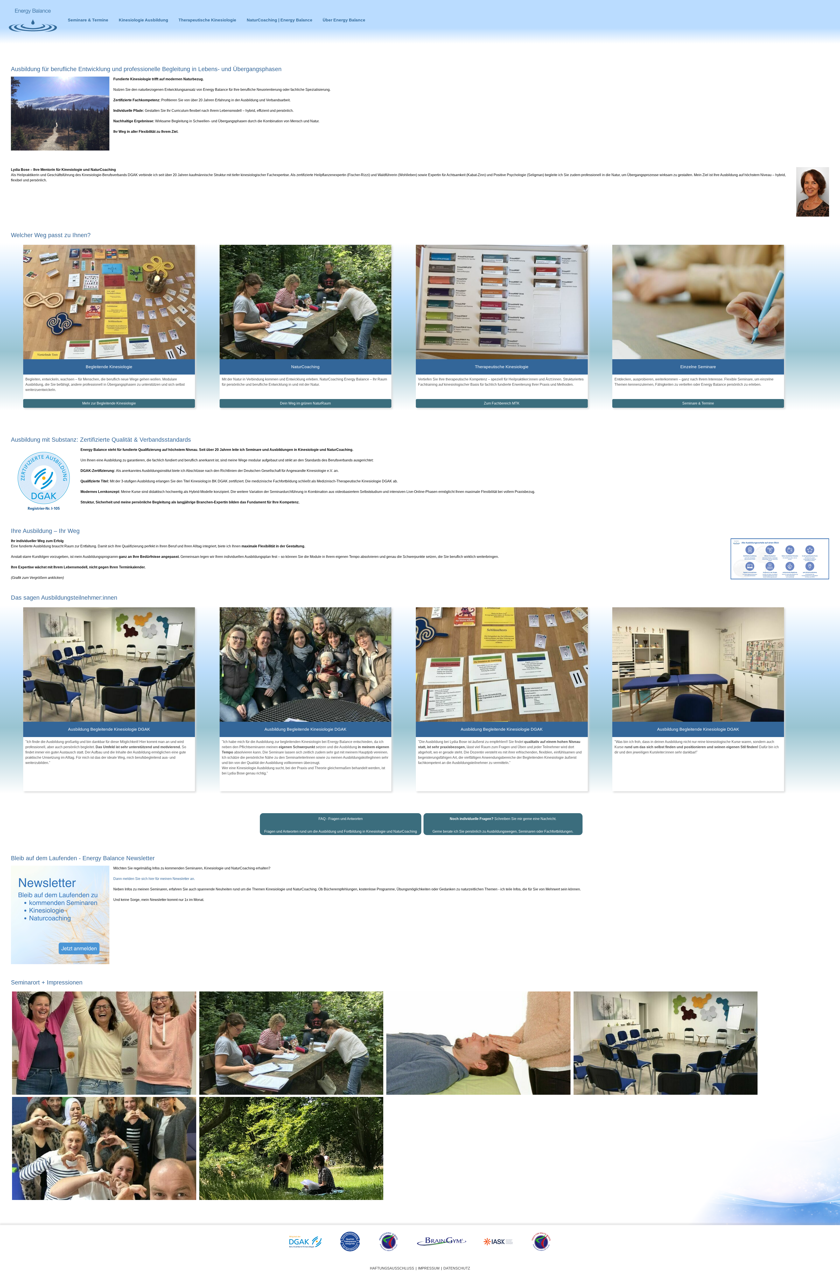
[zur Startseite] (33, 39)
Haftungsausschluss (392, 1268)
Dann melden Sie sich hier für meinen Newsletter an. (154, 879)
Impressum (428, 1268)
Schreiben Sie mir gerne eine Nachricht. (503, 819)
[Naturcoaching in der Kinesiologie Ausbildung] (291, 1043)
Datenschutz (456, 1268)
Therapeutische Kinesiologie (207, 20)
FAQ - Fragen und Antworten (340, 819)
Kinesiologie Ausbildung (143, 20)
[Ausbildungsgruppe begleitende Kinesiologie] (104, 1148)
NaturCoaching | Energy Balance (279, 20)
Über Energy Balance (344, 20)
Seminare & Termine (88, 20)
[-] (104, 1043)
